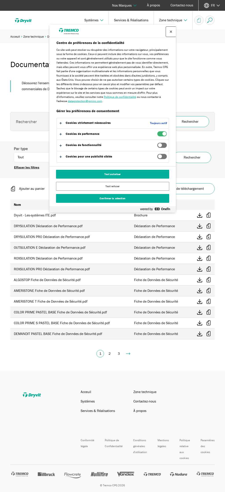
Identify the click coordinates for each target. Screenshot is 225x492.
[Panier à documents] (198, 20)
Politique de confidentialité (120, 96)
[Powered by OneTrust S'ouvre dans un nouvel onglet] (157, 210)
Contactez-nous (182, 5)
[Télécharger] (199, 215)
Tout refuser (112, 186)
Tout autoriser (112, 174)
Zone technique (33, 36)
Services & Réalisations (98, 411)
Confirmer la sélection (112, 198)
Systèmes (88, 401)
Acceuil (15, 36)
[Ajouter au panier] (208, 215)
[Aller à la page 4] (128, 353)
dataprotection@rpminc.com (85, 101)
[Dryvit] (26, 20)
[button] (94, 20)
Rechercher (192, 157)
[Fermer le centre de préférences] (171, 32)
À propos (153, 5)
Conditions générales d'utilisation (140, 446)
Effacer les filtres (26, 167)
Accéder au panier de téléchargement (176, 188)
